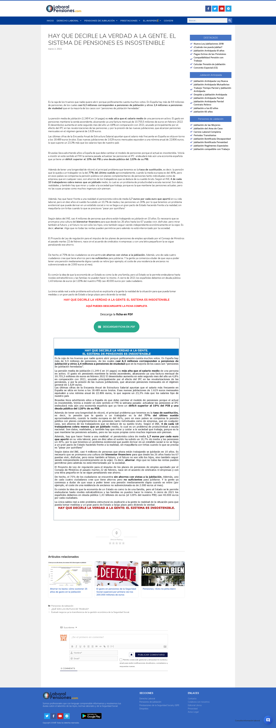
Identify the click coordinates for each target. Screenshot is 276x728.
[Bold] (72, 646)
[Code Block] (100, 646)
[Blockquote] (96, 646)
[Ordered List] (88, 646)
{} (108, 646)
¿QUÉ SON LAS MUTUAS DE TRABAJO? (70, 609)
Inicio (50, 20)
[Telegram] (228, 9)
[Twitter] (215, 9)
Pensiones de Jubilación (99, 20)
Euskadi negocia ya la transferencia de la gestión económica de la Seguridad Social (90, 612)
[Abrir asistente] (268, 720)
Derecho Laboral (68, 20)
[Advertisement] (116, 75)
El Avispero (150, 20)
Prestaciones (128, 20)
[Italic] (76, 646)
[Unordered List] (92, 646)
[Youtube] (222, 9)
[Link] (104, 646)
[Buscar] (229, 20)
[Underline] (80, 646)
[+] (112, 646)
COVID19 (168, 20)
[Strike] (84, 646)
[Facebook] (208, 9)
